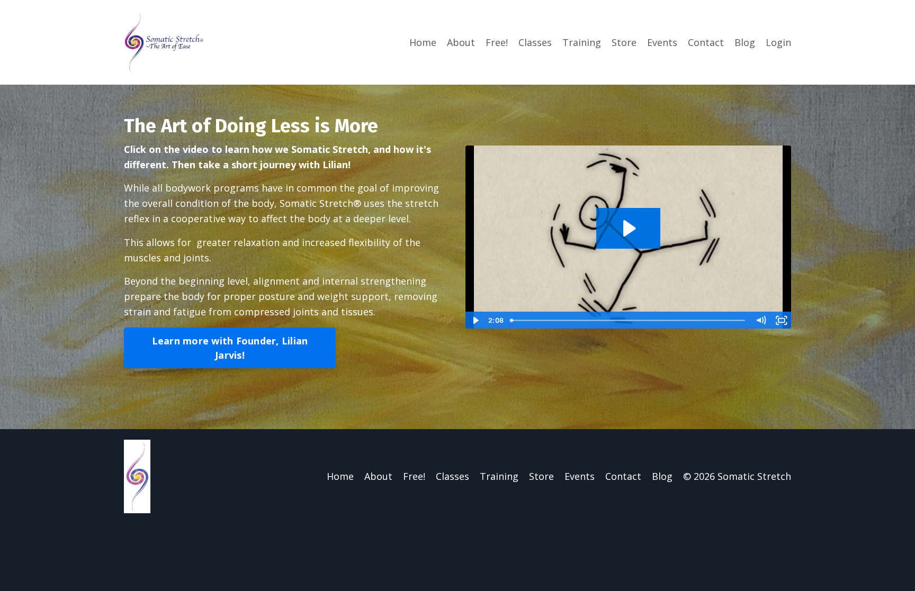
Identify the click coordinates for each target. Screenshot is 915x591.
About (461, 42)
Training (581, 42)
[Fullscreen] (781, 320)
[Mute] (761, 320)
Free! (497, 42)
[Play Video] (475, 320)
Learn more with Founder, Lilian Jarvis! (230, 347)
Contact (706, 42)
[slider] (629, 320)
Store (624, 42)
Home (422, 42)
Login (778, 42)
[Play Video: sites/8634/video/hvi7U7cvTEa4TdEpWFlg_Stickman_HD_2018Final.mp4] (628, 228)
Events (662, 42)
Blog (744, 42)
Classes (535, 42)
